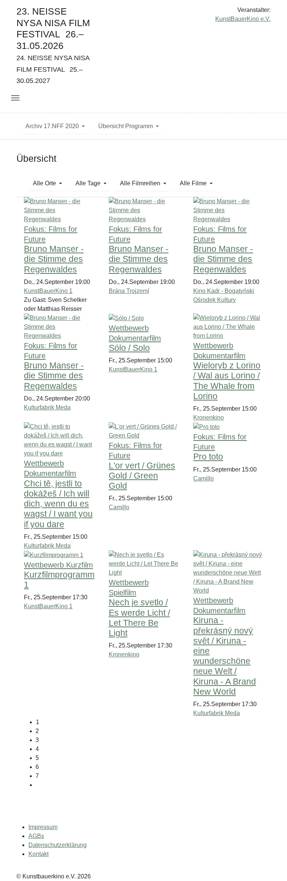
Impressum (43, 827)
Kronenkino (208, 417)
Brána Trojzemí (129, 291)
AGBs (36, 836)
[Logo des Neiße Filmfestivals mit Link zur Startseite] (143, 13)
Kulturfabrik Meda (47, 407)
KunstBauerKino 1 (48, 291)
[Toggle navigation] (15, 98)
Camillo (119, 507)
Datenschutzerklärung (57, 845)
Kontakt (38, 854)
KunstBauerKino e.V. (243, 19)
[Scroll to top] (271, 865)
